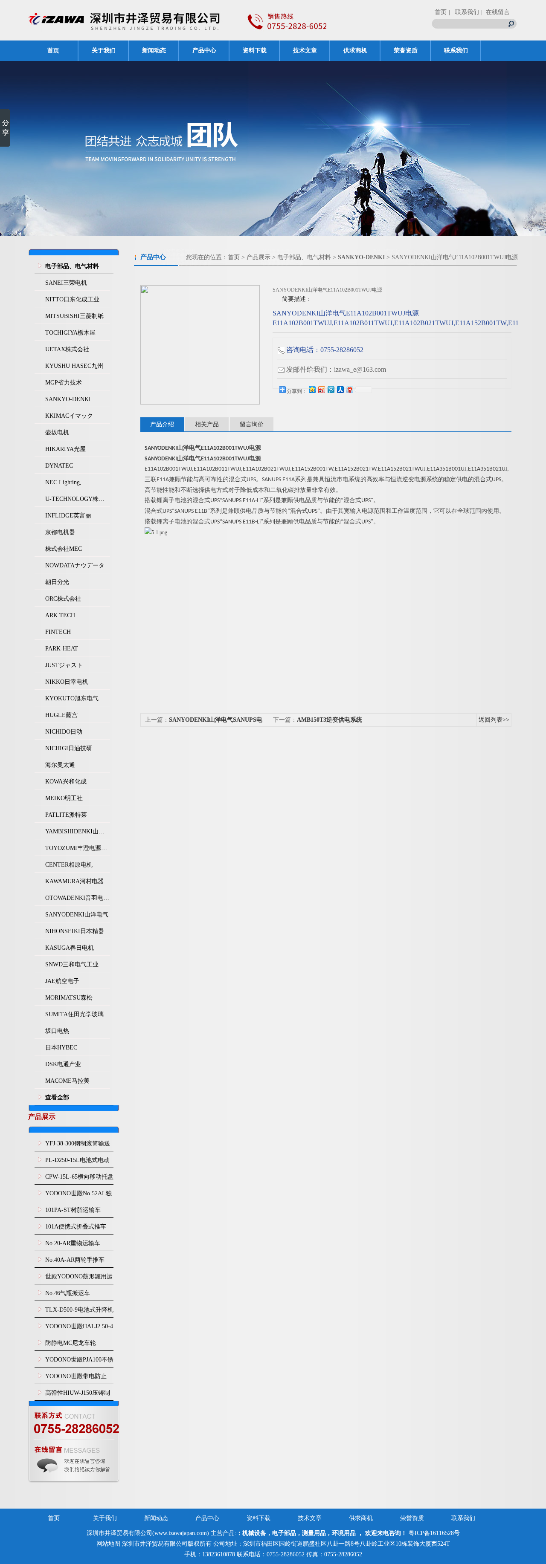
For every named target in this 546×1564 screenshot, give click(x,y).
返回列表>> (494, 720)
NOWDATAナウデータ (75, 565)
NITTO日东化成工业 (72, 299)
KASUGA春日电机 (69, 948)
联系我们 (456, 50)
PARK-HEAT (61, 648)
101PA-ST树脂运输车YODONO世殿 (73, 1212)
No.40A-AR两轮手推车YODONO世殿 (75, 1262)
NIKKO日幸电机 (66, 682)
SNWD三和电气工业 (72, 964)
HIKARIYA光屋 (65, 449)
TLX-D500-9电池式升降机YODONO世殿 (79, 1312)
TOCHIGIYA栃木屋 (70, 333)
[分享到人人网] (340, 389)
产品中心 (204, 50)
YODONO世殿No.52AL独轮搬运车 (78, 1195)
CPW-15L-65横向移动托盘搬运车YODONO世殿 (79, 1179)
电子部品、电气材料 (304, 257)
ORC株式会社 (63, 599)
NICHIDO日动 (63, 732)
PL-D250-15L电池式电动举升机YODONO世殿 (77, 1162)
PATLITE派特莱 (66, 815)
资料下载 (255, 50)
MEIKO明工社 (64, 798)
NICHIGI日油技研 (68, 748)
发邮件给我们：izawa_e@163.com (336, 369)
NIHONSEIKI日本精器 (74, 931)
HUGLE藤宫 (61, 715)
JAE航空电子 (62, 981)
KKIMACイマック (69, 416)
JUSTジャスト (64, 665)
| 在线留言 (495, 12)
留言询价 (252, 424)
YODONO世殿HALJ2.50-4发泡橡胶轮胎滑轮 (79, 1328)
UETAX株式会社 (67, 349)
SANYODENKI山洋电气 (76, 914)
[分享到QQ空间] (312, 389)
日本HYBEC (61, 1047)
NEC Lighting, (63, 482)
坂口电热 (57, 1031)
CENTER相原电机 (69, 865)
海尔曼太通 (60, 765)
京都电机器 (60, 532)
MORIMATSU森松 (69, 997)
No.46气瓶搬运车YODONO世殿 (67, 1295)
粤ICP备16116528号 (434, 1533)
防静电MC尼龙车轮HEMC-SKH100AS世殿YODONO (75, 1345)
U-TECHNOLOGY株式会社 (77, 499)
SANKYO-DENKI (68, 399)
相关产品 (207, 424)
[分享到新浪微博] (321, 389)
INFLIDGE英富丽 (68, 515)
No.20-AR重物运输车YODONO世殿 (72, 1245)
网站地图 (108, 1544)
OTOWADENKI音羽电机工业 (77, 898)
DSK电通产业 (63, 1064)
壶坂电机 (57, 432)
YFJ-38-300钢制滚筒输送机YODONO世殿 (77, 1145)
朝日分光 (57, 582)
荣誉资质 (406, 50)
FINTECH (58, 632)
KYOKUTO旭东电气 (72, 698)
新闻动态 (154, 50)
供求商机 (355, 50)
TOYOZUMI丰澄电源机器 (77, 848)
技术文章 (305, 50)
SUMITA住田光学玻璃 (74, 1014)
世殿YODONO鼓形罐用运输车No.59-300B (79, 1278)
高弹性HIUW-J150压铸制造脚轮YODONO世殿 (77, 1395)
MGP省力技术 (63, 382)
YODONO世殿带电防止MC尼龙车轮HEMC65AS (77, 1378)
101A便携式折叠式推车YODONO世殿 (75, 1228)
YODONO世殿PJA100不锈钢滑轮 (79, 1361)
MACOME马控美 (67, 1081)
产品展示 (258, 257)
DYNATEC (59, 466)
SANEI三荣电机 (66, 283)
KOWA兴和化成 (66, 781)
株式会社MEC (63, 549)
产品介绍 (162, 424)
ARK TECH (60, 615)
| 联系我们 (464, 12)
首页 (441, 12)
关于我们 (104, 50)
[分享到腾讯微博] (330, 389)
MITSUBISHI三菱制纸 (74, 316)
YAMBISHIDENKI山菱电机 (77, 831)
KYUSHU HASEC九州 (74, 366)
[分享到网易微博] (349, 389)
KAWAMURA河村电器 (74, 881)
